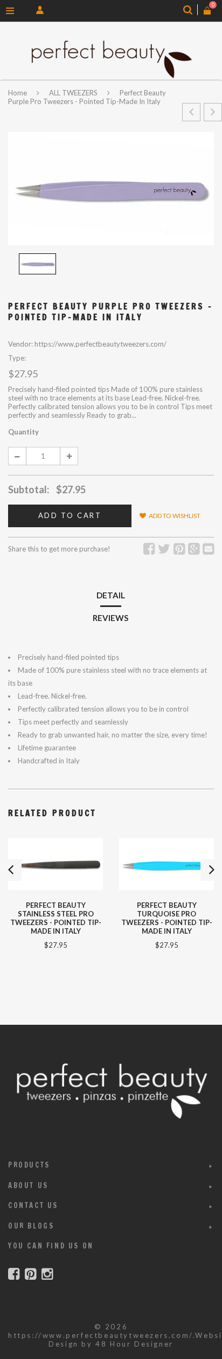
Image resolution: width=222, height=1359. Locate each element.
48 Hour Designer (134, 1344)
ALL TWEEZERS (73, 92)
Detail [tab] (110, 595)
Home (18, 92)
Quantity (23, 431)
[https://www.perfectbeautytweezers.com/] (111, 59)
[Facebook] (13, 1274)
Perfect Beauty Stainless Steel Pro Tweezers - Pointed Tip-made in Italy (55, 918)
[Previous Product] (191, 112)
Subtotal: (28, 489)
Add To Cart (70, 515)
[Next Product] (213, 112)
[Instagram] (47, 1274)
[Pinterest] (30, 1274)
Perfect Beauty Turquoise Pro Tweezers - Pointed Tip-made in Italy (166, 918)
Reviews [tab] (110, 618)
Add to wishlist (174, 516)
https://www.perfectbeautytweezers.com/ (100, 1335)
